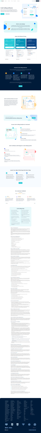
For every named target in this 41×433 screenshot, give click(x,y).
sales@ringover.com (33, 414)
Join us (31, 403)
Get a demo (20, 47)
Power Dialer (17, 332)
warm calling (14, 230)
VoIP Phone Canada (6, 416)
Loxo (24, 415)
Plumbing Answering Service (7, 412)
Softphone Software (12, 405)
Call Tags (17, 411)
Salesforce (25, 409)
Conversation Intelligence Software (7, 414)
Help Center (31, 410)
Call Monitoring (18, 414)
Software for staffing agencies (13, 409)
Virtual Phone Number (18, 406)
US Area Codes (12, 415)
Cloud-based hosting (13, 245)
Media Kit (31, 405)
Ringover (11, 318)
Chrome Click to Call (12, 408)
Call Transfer (12, 418)
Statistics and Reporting (19, 413)
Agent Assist (6, 403)
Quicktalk (11, 420)
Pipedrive (24, 413)
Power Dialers (16, 302)
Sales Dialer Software (6, 406)
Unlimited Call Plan (18, 409)
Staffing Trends (12, 417)
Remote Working (25, 406)
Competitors (12, 414)
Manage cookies (32, 411)
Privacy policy (32, 408)
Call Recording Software (19, 416)
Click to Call (18, 408)
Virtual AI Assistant (6, 408)
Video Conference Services (19, 403)
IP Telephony (25, 403)
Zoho (24, 412)
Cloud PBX (6, 421)
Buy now (9, 47)
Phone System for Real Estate (7, 409)
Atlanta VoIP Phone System (7, 411)
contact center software (13, 29)
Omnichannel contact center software (19, 412)
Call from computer (25, 405)
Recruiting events (12, 412)
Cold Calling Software (12, 403)
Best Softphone (12, 406)
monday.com (25, 418)
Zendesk (24, 410)
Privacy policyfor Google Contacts (32, 409)
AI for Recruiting (12, 411)
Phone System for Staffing (7, 405)
